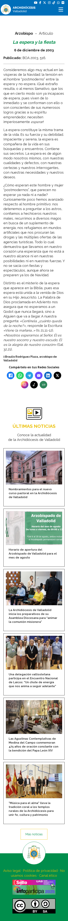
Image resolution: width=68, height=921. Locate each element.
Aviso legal (11, 871)
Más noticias (34, 834)
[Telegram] (29, 375)
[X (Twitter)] (57, 375)
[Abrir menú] (61, 9)
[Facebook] (10, 375)
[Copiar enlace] (43, 384)
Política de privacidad (40, 871)
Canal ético (48, 875)
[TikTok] (34, 384)
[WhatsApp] (20, 375)
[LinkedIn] (48, 375)
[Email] (38, 375)
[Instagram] (24, 384)
